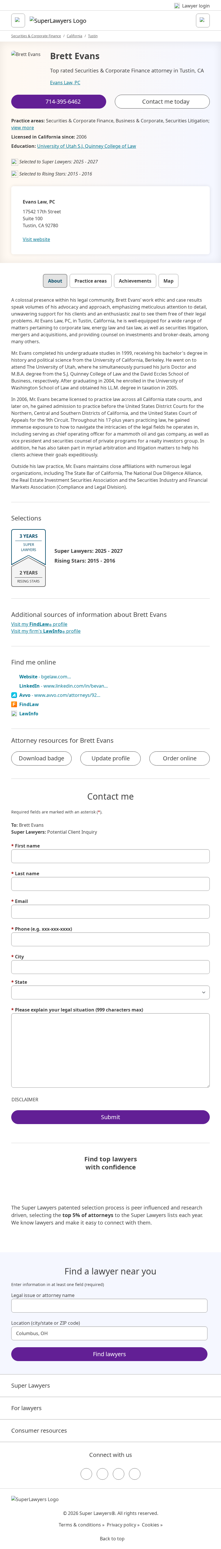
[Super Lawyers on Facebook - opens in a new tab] (86, 1474)
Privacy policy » (123, 1525)
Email (19, 901)
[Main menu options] (18, 20)
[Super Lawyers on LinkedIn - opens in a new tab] (134, 1474)
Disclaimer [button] (25, 1099)
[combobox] (109, 1306)
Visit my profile (39, 624)
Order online (180, 758)
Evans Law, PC (65, 82)
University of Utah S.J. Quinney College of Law (86, 146)
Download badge (41, 758)
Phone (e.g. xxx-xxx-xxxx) (41, 929)
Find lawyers (109, 1354)
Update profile (111, 758)
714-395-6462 (114, 10)
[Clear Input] (200, 1305)
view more (22, 127)
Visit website (36, 239)
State (19, 982)
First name (25, 846)
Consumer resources (39, 1430)
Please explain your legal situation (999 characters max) (77, 1010)
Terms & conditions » (81, 1525)
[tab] (55, 281)
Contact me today (165, 101)
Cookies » (152, 1525)
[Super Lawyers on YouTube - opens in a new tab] (118, 1474)
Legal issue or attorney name (43, 1295)
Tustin (93, 35)
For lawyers (26, 1408)
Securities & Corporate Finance (36, 35)
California (74, 35)
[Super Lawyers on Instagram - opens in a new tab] (102, 1474)
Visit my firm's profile (46, 631)
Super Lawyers (30, 1385)
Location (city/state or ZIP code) (45, 1323)
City (17, 956)
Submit (110, 1117)
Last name (25, 873)
